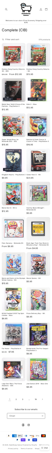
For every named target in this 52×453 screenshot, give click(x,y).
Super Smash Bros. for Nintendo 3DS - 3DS (10, 140)
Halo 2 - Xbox (31, 104)
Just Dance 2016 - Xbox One (37, 384)
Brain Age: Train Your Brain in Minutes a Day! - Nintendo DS (37, 244)
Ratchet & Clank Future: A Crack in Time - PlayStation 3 (37, 140)
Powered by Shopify (30, 445)
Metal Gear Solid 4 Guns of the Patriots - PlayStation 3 (13, 105)
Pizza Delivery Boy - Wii (35, 313)
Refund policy (44, 445)
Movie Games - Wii (33, 278)
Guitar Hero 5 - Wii (33, 175)
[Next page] (42, 399)
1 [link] (9, 399)
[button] (6, 9)
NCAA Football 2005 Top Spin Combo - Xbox (13, 314)
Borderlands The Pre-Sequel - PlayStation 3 (37, 349)
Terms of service (26, 448)
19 (36, 399)
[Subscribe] (42, 416)
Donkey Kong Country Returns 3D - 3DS (13, 70)
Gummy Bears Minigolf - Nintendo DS (35, 209)
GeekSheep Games (15, 445)
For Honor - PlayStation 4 (11, 348)
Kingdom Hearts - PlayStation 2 (14, 175)
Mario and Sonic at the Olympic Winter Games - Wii (13, 279)
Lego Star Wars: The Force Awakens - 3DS (12, 384)
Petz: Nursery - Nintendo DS (12, 243)
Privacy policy (13, 448)
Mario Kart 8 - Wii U (9, 208)
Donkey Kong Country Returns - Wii (37, 70)
